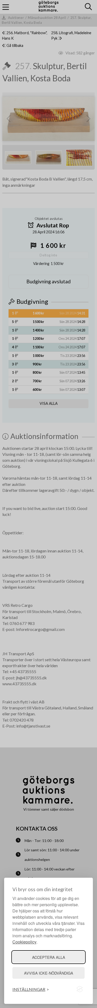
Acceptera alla (48, 957)
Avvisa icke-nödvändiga (48, 973)
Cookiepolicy (24, 942)
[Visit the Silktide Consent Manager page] (79, 989)
